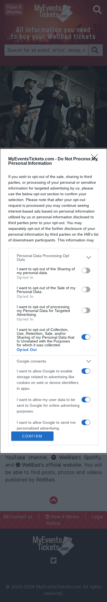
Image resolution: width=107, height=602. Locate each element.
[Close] (96, 159)
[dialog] (53, 301)
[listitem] (53, 257)
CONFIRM (32, 436)
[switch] (85, 270)
